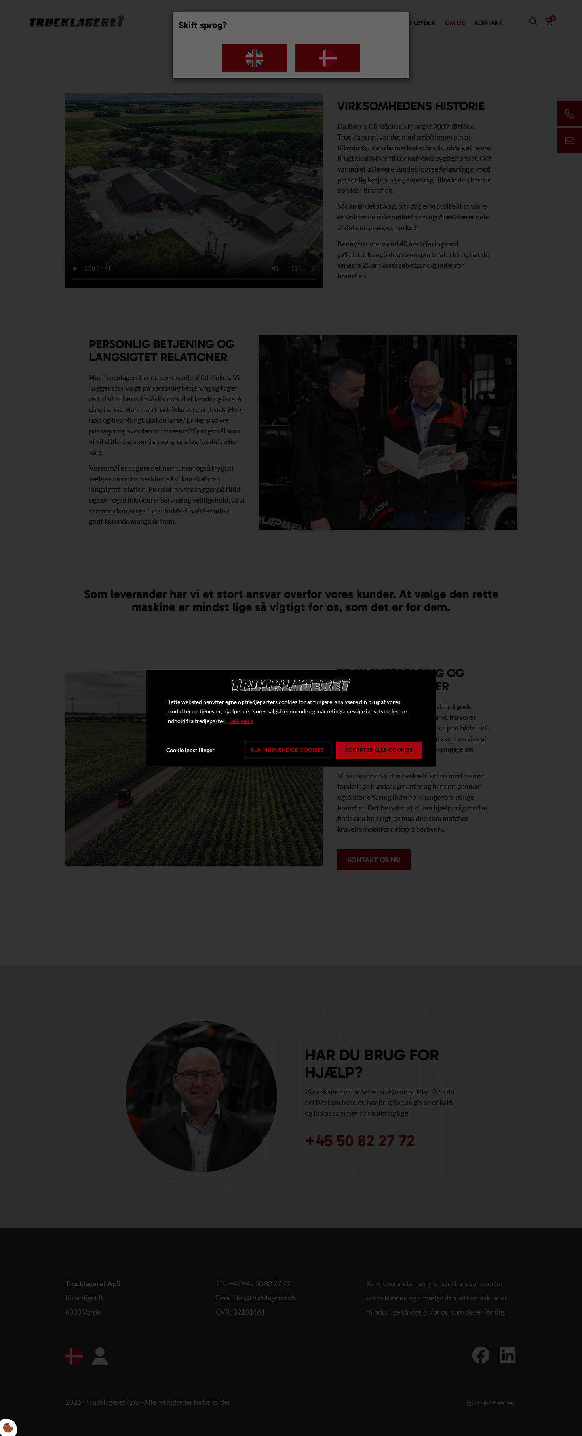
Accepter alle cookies (379, 750)
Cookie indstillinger (190, 750)
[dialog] (291, 717)
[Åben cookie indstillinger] (8, 1427)
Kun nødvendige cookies (287, 750)
